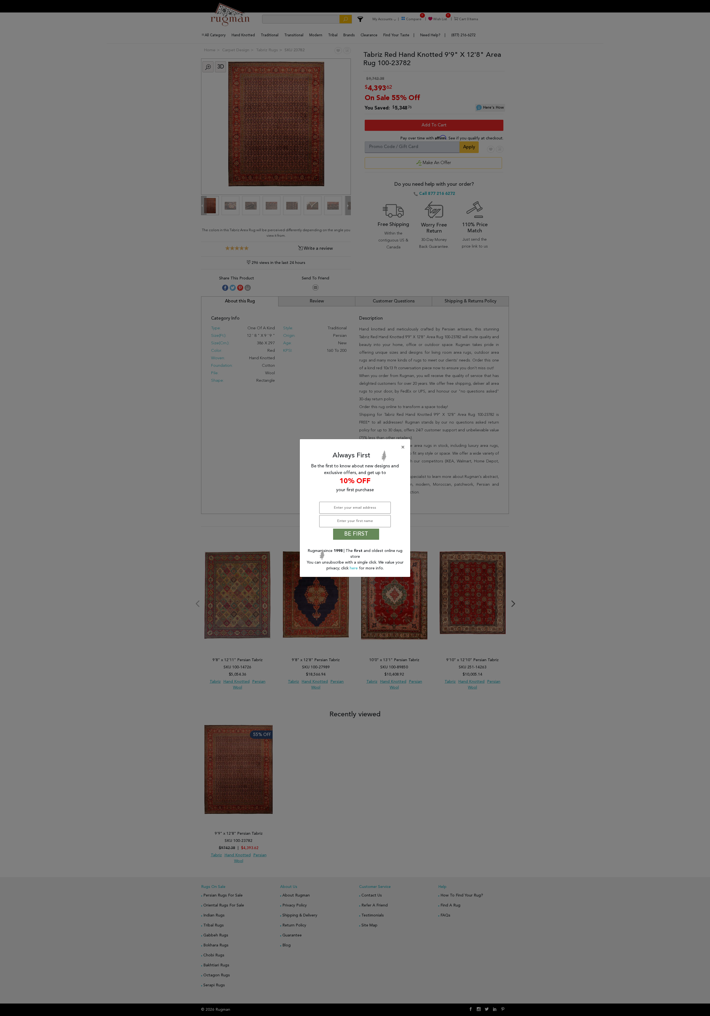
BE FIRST (356, 534)
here (354, 568)
